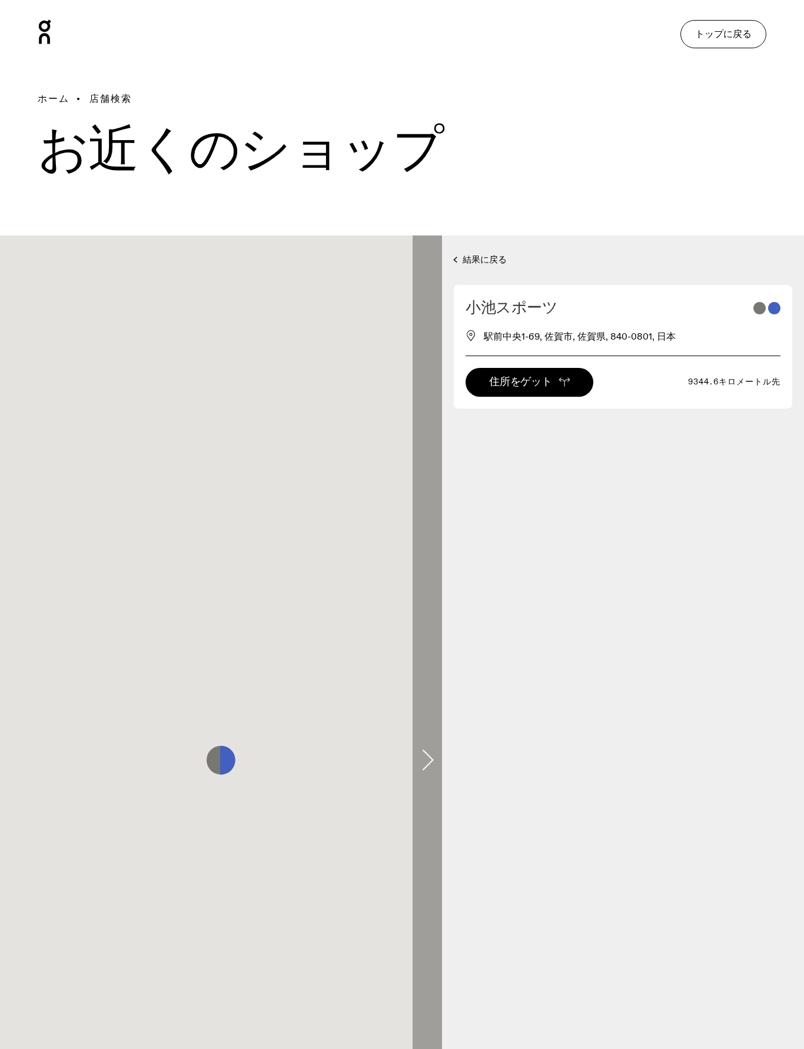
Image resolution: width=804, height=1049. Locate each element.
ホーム (53, 99)
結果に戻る (483, 259)
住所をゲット (520, 382)
